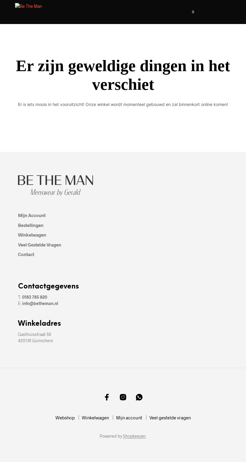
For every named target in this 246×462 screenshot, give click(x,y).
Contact (26, 254)
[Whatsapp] (139, 397)
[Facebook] (106, 397)
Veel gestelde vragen (39, 244)
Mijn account (32, 215)
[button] (189, 12)
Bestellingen (31, 225)
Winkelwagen (32, 234)
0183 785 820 (34, 297)
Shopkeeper (134, 436)
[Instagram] (123, 397)
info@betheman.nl (40, 303)
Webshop (65, 417)
